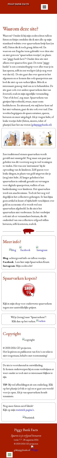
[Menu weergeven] (44, 7)
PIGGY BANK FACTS (18, 4)
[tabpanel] (28, 76)
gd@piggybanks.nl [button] (41, 124)
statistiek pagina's (25, 410)
